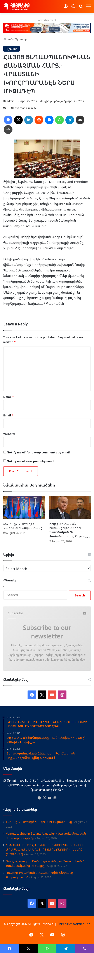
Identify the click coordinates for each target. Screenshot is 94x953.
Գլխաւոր (21, 39)
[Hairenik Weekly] (16, 6)
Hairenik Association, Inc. (74, 924)
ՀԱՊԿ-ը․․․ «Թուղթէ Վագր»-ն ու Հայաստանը (22, 526)
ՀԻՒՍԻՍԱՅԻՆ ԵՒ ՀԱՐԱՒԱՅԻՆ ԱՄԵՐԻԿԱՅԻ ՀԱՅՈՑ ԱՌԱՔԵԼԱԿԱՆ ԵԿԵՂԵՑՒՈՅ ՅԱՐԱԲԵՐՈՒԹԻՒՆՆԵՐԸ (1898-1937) (44, 849)
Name (8, 397)
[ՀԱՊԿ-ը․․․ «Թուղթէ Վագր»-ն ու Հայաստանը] (24, 507)
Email (8, 415)
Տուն (9, 39)
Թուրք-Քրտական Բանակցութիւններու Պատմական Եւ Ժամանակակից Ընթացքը (70, 530)
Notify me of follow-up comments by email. (39, 452)
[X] (44, 798)
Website (9, 434)
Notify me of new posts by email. (31, 461)
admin (10, 101)
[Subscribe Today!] (47, 27)
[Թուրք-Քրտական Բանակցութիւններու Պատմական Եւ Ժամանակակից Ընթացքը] (70, 507)
